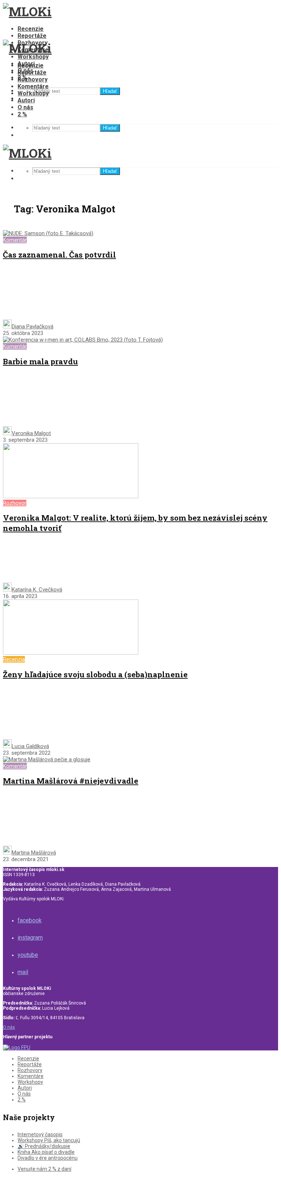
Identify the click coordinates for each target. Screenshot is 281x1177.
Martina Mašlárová (34, 852)
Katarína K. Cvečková (37, 589)
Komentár (15, 240)
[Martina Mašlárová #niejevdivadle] (46, 759)
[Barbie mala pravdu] (83, 339)
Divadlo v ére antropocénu (48, 1158)
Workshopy (33, 56)
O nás (25, 107)
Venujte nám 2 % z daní (44, 1169)
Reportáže (32, 35)
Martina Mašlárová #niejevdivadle (70, 781)
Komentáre (33, 86)
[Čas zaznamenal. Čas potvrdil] (48, 233)
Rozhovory (33, 79)
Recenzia (14, 659)
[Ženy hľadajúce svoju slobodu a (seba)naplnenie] (70, 652)
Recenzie (31, 28)
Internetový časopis (40, 1134)
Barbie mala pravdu (40, 361)
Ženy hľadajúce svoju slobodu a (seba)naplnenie (95, 674)
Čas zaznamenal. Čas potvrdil (59, 254)
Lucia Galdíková (30, 746)
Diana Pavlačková (32, 326)
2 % (22, 114)
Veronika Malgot (31, 433)
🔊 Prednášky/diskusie (44, 1146)
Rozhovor (14, 503)
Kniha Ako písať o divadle (46, 1152)
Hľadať (110, 91)
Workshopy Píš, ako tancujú (49, 1140)
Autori (26, 100)
